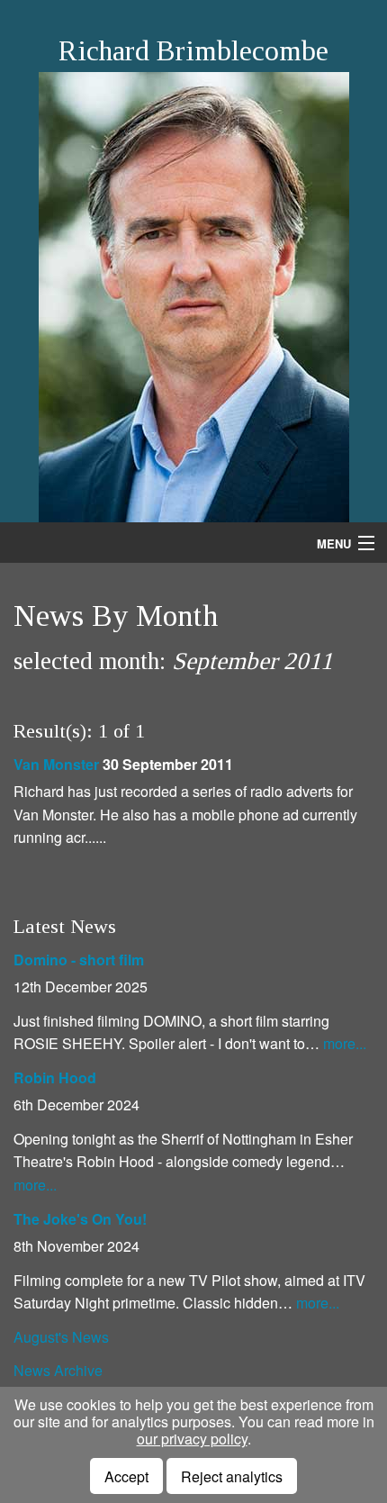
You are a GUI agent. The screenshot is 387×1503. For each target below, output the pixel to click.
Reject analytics (232, 1476)
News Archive (58, 1370)
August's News (61, 1336)
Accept (126, 1476)
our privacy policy (192, 1438)
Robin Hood (55, 1077)
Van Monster (56, 764)
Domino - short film (79, 959)
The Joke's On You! (80, 1219)
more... (344, 1043)
